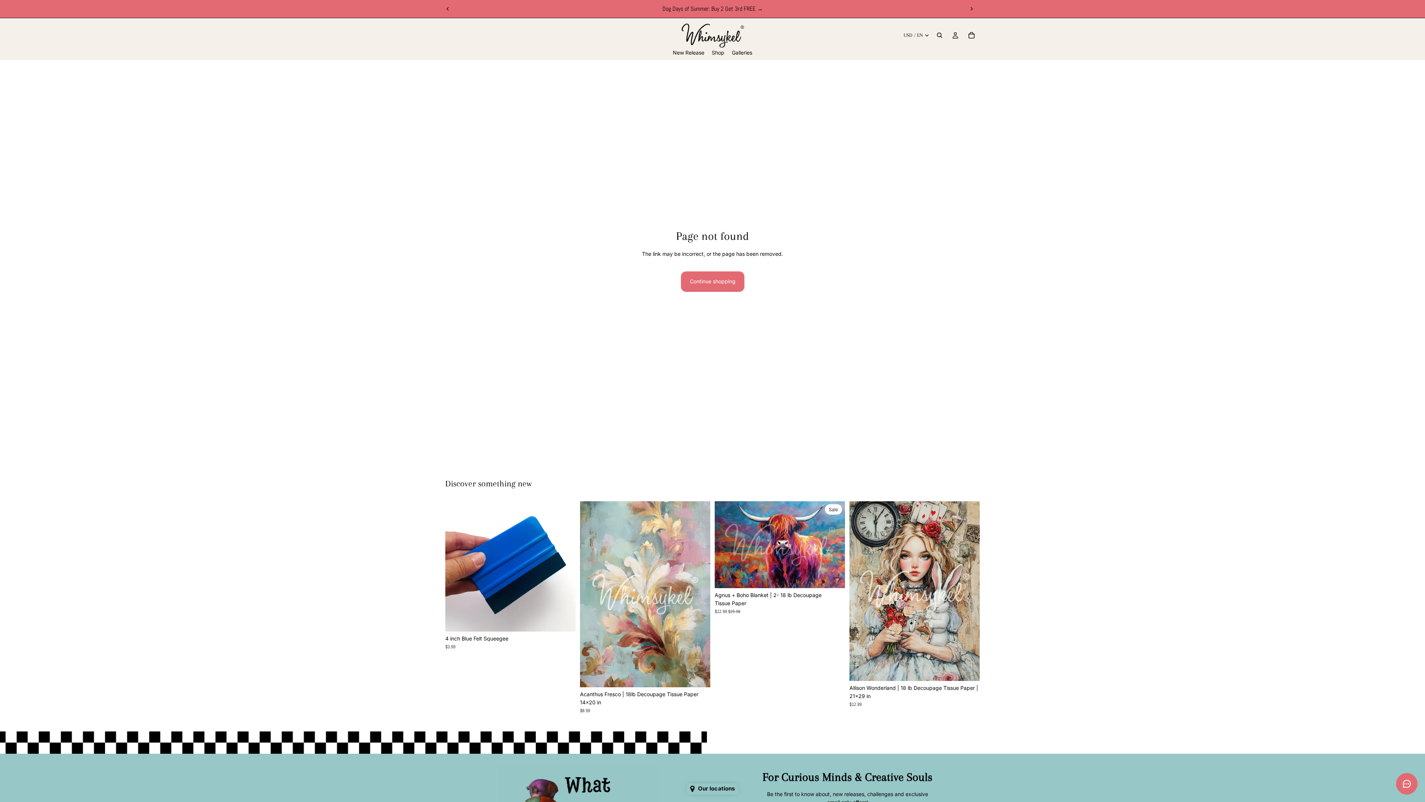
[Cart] (971, 35)
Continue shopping (713, 281)
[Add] (564, 620)
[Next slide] (971, 9)
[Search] (939, 35)
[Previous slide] (448, 9)
